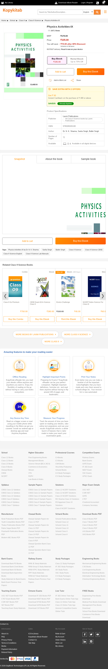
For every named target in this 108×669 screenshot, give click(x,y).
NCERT (4, 476)
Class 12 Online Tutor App (65, 602)
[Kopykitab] (11, 10)
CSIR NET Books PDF (9, 602)
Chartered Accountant (90, 502)
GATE (84, 496)
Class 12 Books (7, 458)
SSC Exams (87, 473)
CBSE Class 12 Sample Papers (40, 490)
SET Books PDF (7, 605)
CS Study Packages (63, 476)
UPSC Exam (87, 476)
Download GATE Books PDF (39, 605)
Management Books (36, 461)
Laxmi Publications (70, 116)
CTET (84, 499)
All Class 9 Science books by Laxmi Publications (78, 120)
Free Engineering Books (37, 458)
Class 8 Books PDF (89, 519)
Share (78, 80)
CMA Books (59, 464)
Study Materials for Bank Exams (13, 579)
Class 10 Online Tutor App (65, 605)
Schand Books (61, 470)
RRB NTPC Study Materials (38, 570)
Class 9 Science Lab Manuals (37, 254)
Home (3, 20)
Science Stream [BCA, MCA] (39, 464)
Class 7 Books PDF (89, 522)
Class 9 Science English (13, 254)
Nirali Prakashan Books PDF (12, 519)
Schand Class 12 (61, 522)
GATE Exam (87, 464)
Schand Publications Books (65, 519)
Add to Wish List (60, 80)
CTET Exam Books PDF (10, 599)
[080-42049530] (97, 3)
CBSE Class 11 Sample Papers (40, 493)
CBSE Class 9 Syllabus (10, 499)
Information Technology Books (93, 576)
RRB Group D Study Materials (39, 567)
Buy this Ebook (42, 319)
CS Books (59, 461)
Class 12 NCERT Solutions (65, 490)
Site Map (31, 643)
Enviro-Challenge (63, 302)
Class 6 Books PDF (89, 525)
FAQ (3, 637)
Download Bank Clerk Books (12, 567)
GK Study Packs (61, 570)
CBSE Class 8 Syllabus (10, 502)
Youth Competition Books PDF (12, 522)
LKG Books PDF (88, 531)
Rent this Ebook (68, 319)
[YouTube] (97, 635)
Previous (5, 296)
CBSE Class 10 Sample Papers (40, 496)
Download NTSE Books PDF (39, 602)
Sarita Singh (47, 250)
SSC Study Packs (62, 573)
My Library (59, 646)
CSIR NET (86, 493)
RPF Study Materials (36, 573)
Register (90, 3)
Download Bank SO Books (11, 570)
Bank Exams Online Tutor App (66, 599)
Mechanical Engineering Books (94, 564)
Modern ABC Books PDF (10, 538)
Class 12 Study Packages (65, 564)
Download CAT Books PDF (38, 608)
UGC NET (86, 490)
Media (3, 646)
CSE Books (86, 567)
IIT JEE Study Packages (64, 567)
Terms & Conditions (8, 643)
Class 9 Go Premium (11, 302)
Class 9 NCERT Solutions (65, 508)
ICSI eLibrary (33, 634)
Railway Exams (88, 458)
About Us (4, 634)
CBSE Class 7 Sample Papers (39, 505)
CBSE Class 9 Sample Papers (39, 499)
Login (83, 3)
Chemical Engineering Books (93, 579)
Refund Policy (6, 652)
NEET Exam (87, 470)
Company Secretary (90, 505)
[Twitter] (91, 635)
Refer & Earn (60, 634)
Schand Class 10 (61, 528)
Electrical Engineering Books (93, 573)
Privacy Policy (6, 640)
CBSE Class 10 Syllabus (10, 496)
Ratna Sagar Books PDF (10, 528)
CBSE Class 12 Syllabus (10, 490)
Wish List (58, 643)
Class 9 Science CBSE (94, 250)
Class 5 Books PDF (89, 528)
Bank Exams (87, 461)
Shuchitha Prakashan (63, 467)
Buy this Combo (15, 319)
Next (103, 296)
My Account (59, 637)
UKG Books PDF (88, 534)
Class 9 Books (6, 467)
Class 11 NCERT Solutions (65, 493)
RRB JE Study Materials (37, 564)
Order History (60, 640)
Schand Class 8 (61, 534)
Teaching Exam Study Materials (13, 608)
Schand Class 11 (61, 525)
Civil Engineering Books (91, 570)
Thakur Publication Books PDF (13, 525)
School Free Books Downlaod (93, 611)
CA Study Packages (62, 473)
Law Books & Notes (35, 479)
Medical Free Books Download (94, 602)
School (12, 20)
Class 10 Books (7, 464)
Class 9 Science (35, 20)
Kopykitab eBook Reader (38, 637)
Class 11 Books (7, 461)
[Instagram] (91, 642)
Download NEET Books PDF (39, 599)
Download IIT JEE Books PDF (39, 596)
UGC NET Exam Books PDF (12, 596)
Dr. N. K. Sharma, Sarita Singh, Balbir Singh (81, 131)
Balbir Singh (60, 250)
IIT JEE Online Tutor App (64, 596)
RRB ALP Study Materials (38, 576)
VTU (30, 473)
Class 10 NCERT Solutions (65, 496)
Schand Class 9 (61, 531)
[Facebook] (84, 635)
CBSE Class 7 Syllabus (10, 505)
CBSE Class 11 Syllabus (10, 493)
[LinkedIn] (84, 642)
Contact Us (4, 624)
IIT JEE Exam (87, 467)
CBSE (3, 473)
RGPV (30, 476)
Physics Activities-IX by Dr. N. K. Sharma (23, 250)
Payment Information (9, 649)
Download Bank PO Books (11, 564)
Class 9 (22, 20)
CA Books (59, 458)
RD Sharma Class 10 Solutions (67, 499)
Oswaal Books (6, 470)
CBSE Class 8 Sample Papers (39, 502)
